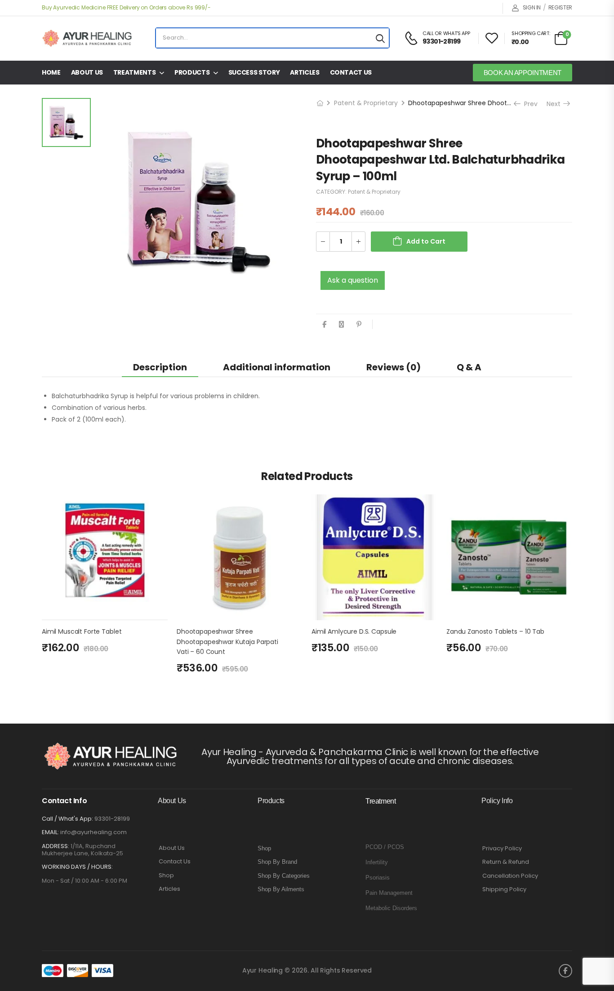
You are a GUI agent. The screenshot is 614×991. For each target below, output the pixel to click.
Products (191, 72)
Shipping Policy (504, 889)
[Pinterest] (358, 324)
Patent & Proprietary (366, 102)
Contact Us (351, 72)
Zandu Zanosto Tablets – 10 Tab (495, 631)
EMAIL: (50, 832)
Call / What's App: (67, 818)
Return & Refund (505, 862)
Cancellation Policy (510, 876)
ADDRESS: (55, 846)
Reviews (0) (393, 367)
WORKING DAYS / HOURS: (77, 867)
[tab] (160, 367)
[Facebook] (324, 324)
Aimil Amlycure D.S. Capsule (353, 631)
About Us (87, 72)
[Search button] (380, 38)
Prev (528, 103)
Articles (304, 72)
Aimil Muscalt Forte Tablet (81, 631)
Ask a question (352, 280)
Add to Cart (425, 241)
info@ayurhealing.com (93, 832)
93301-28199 (112, 818)
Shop (166, 875)
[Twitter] (341, 324)
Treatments (134, 72)
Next (558, 103)
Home (51, 72)
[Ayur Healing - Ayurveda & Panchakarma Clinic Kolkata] (87, 38)
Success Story (254, 72)
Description (160, 367)
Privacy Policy (502, 848)
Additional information (276, 367)
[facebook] (565, 971)
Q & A (469, 367)
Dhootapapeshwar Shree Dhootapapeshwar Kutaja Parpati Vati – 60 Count (227, 641)
